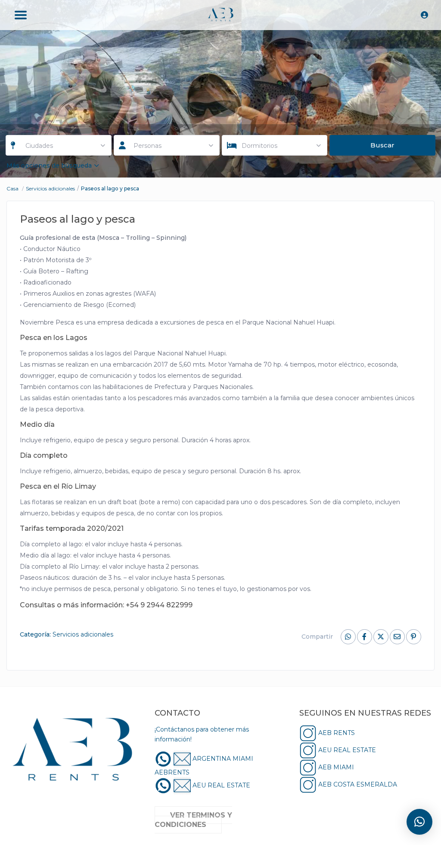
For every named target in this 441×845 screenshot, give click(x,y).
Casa (12, 188)
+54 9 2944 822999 (159, 605)
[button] (419, 822)
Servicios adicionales (50, 188)
